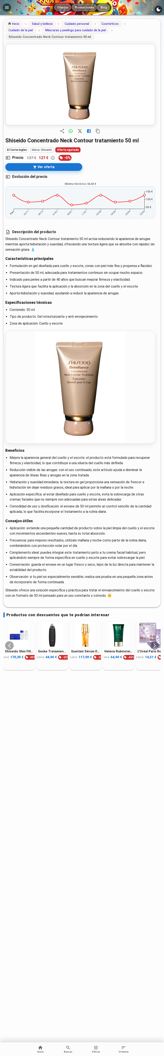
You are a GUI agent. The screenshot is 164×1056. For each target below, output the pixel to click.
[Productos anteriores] (9, 645)
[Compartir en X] (80, 131)
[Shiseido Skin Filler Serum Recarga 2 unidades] (19, 635)
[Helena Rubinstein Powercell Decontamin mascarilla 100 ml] (118, 635)
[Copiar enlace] (98, 131)
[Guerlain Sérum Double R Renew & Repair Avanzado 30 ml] (85, 635)
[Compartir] (62, 131)
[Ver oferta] (80, 84)
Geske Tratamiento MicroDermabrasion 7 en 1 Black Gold (52, 651)
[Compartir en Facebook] (89, 131)
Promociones (84, 7)
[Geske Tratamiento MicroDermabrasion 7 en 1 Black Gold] (52, 635)
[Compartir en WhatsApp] (71, 131)
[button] (14, 24)
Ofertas (62, 7)
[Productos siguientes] (154, 645)
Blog (103, 7)
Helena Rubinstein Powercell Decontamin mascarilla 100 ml (118, 651)
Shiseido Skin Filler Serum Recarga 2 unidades (19, 651)
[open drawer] (7, 7)
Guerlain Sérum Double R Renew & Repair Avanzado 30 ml (85, 651)
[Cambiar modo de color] (158, 9)
